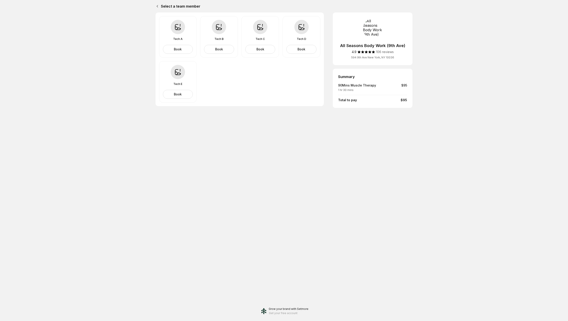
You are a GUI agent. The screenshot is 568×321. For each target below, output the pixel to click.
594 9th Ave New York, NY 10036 (372, 57)
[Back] (156, 6)
